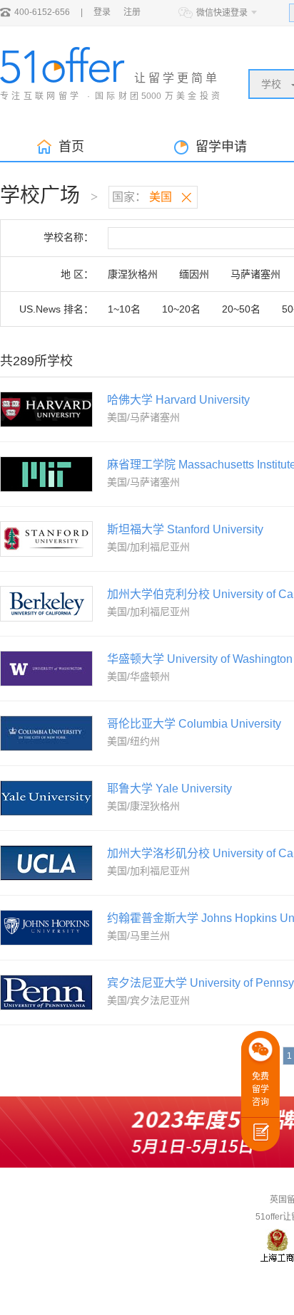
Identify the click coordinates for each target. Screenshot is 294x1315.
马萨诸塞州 (255, 274)
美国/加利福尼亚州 (148, 546)
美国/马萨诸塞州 (143, 417)
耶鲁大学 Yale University (169, 788)
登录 (102, 12)
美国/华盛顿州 (138, 676)
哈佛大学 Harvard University (178, 400)
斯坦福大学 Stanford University (185, 529)
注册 (132, 12)
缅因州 (194, 274)
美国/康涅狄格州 (143, 806)
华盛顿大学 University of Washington (200, 659)
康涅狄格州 (133, 274)
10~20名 (181, 309)
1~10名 (124, 309)
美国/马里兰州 (138, 935)
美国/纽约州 (133, 741)
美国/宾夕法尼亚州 (148, 1000)
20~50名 (241, 309)
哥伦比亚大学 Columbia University (194, 724)
